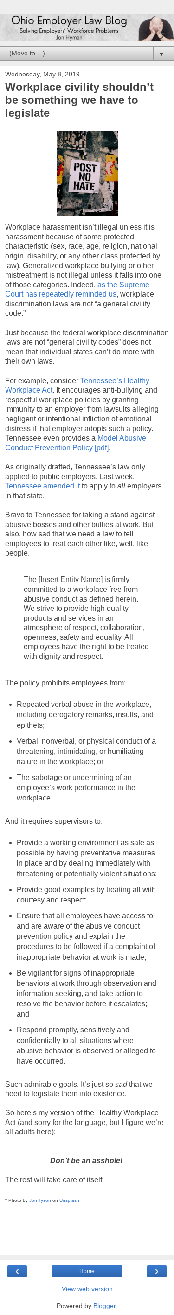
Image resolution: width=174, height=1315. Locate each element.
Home (87, 1271)
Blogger (104, 1305)
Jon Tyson (40, 1200)
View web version (87, 1289)
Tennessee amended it (42, 486)
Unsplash (69, 1200)
